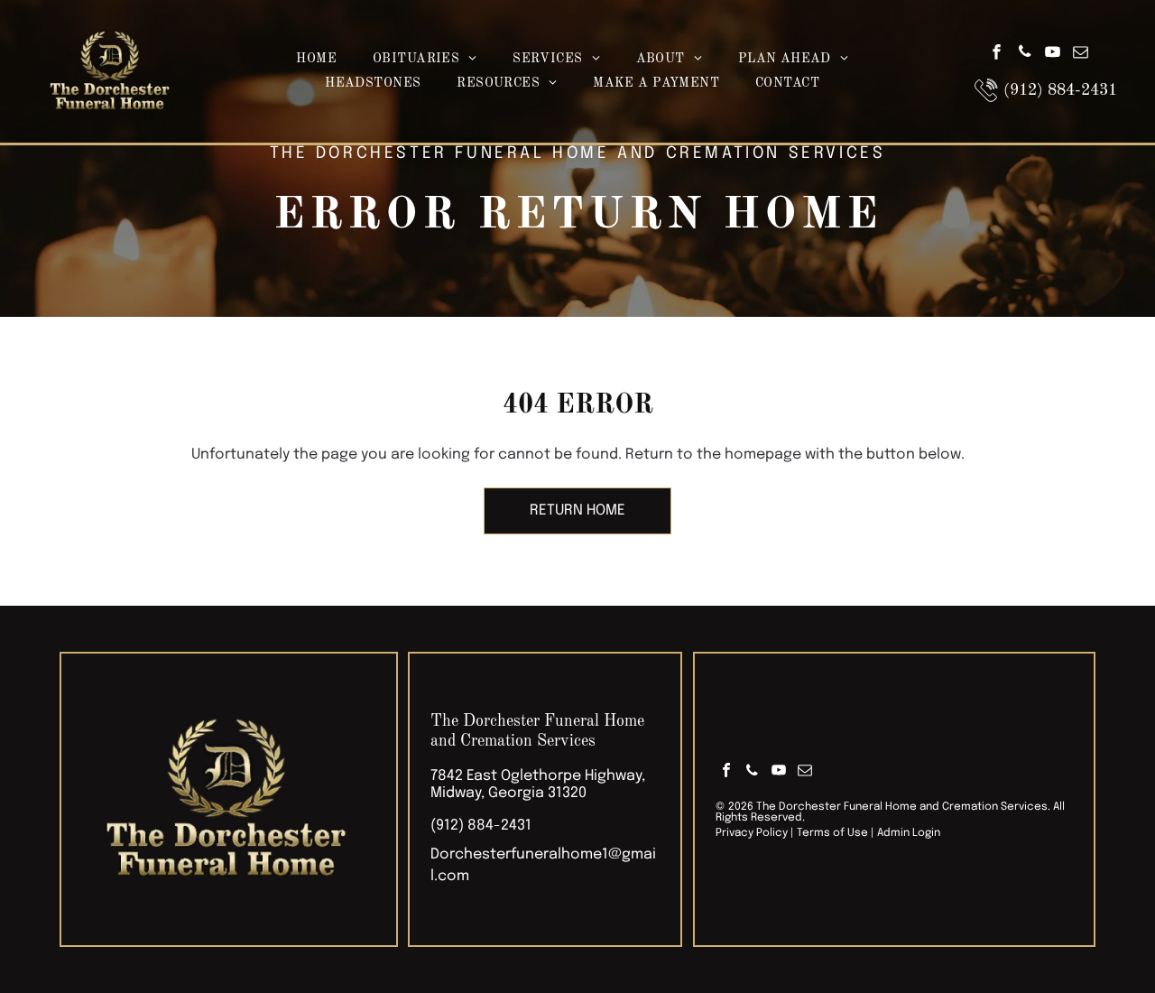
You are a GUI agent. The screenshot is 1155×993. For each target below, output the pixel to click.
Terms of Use (832, 833)
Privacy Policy (752, 833)
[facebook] (996, 54)
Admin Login (908, 833)
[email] (1080, 54)
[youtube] (1052, 54)
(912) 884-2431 (480, 825)
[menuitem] (316, 59)
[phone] (1024, 54)
